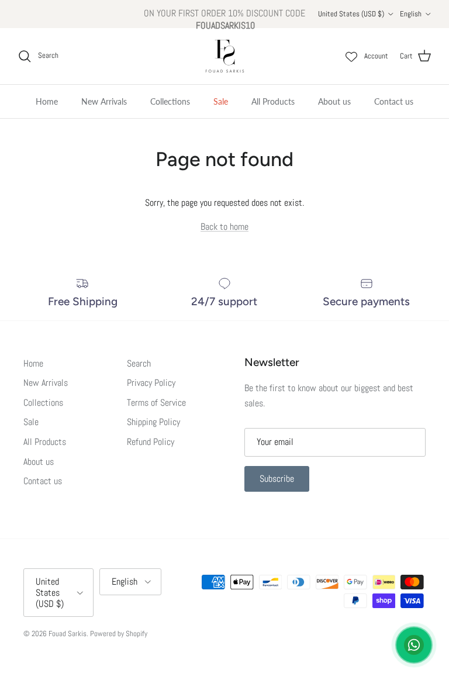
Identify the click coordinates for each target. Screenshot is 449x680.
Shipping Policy (153, 422)
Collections (170, 101)
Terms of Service (156, 402)
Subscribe (277, 478)
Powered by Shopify (118, 633)
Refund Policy (150, 442)
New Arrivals (104, 101)
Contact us (393, 101)
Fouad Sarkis (68, 633)
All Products (273, 101)
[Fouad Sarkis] (224, 56)
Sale (220, 101)
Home (47, 101)
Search (139, 363)
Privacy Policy (151, 383)
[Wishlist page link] (351, 56)
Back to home (224, 226)
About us (334, 101)
